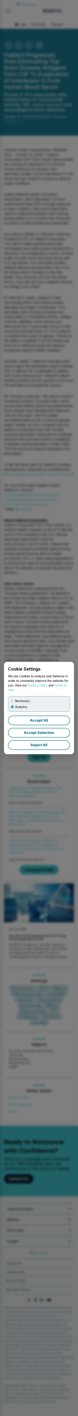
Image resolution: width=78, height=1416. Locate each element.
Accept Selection (39, 733)
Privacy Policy (38, 685)
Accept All (39, 720)
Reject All (39, 745)
